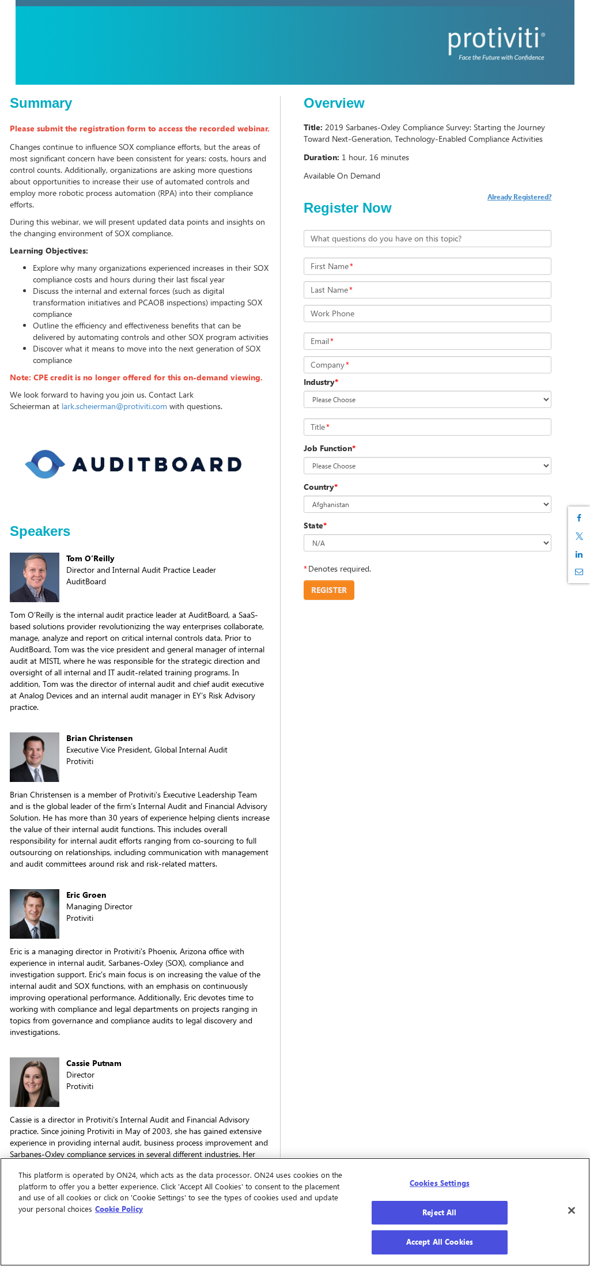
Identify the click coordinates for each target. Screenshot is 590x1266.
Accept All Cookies (439, 1242)
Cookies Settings (440, 1183)
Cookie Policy (119, 1209)
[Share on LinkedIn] (579, 554)
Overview (334, 103)
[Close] (571, 1210)
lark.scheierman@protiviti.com (114, 405)
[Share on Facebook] (579, 518)
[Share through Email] (579, 571)
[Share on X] (579, 536)
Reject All (439, 1212)
